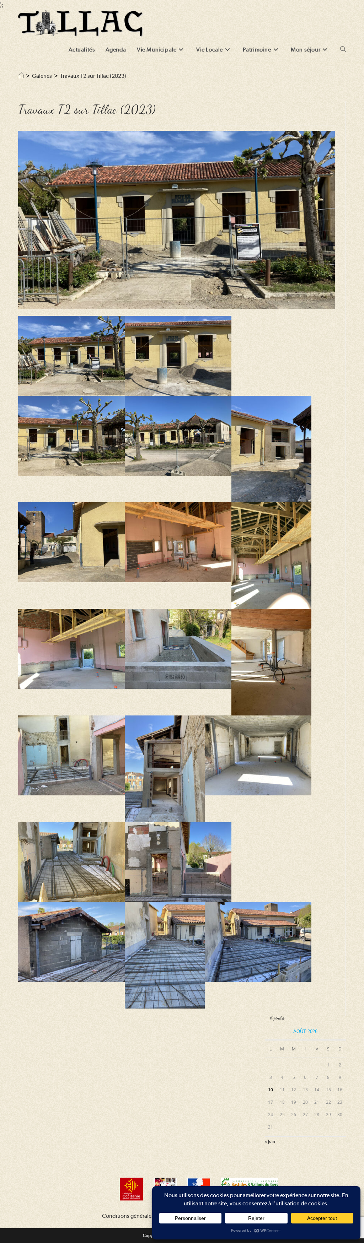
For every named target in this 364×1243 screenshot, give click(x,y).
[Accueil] (21, 75)
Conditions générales (128, 1215)
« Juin (270, 1141)
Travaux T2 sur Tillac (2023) (93, 75)
